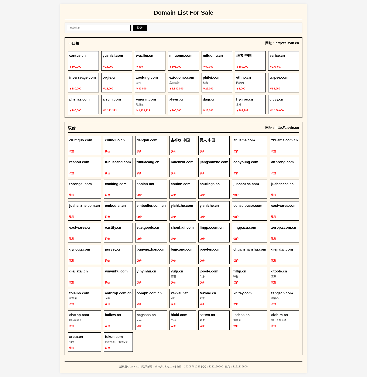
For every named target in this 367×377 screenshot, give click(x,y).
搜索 (140, 27)
